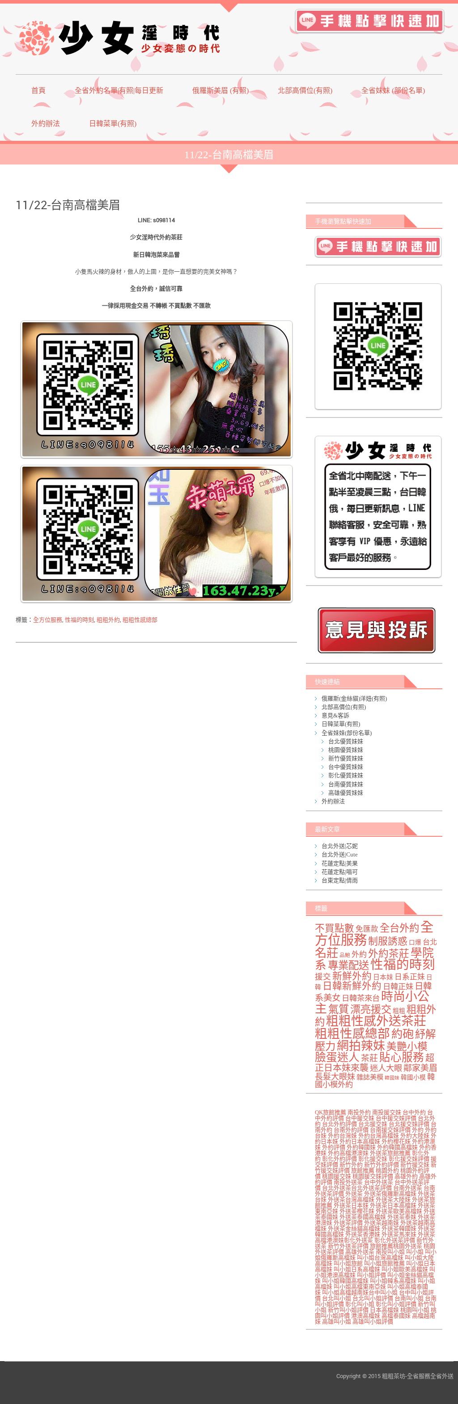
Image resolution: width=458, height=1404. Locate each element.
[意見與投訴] (376, 630)
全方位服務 (47, 619)
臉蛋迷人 (337, 1057)
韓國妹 (392, 1077)
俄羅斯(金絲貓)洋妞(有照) (354, 698)
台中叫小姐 (383, 1292)
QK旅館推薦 (330, 1112)
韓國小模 (413, 1077)
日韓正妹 (398, 986)
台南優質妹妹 (345, 784)
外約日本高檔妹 (359, 1141)
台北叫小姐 (336, 1298)
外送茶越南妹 (381, 1222)
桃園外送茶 (407, 1246)
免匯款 (367, 929)
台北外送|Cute (340, 854)
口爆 (415, 942)
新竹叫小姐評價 (348, 1310)
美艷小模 (407, 1046)
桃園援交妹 (336, 1176)
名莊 (326, 953)
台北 (430, 942)
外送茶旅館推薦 (390, 1153)
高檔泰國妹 (396, 1315)
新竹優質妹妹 (345, 758)
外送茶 (354, 1193)
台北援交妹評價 (409, 1124)
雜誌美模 (369, 1077)
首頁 (38, 90)
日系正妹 (409, 977)
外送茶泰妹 (401, 1217)
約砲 (402, 1034)
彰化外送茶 (358, 1240)
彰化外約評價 (339, 1158)
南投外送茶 (348, 1182)
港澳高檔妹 (365, 1315)
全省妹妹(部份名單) (347, 732)
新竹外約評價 (381, 1164)
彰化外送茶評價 (394, 1240)
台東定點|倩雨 (340, 880)
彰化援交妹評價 (409, 1158)
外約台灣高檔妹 (378, 1135)
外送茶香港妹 (362, 1234)
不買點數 (334, 928)
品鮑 (344, 955)
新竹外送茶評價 (348, 1246)
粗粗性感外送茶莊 (376, 1021)
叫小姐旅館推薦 (384, 1263)
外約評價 (333, 1147)
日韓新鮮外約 (352, 986)
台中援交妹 (359, 1118)
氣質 (338, 1009)
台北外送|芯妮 (340, 846)
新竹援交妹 (414, 1164)
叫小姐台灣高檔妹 (380, 1257)
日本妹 (383, 977)
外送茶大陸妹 (393, 1199)
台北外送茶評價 (371, 1188)
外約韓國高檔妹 (397, 1147)
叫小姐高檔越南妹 (345, 1292)
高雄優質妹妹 (345, 792)
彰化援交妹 (372, 1158)
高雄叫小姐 (336, 1321)
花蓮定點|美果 (340, 863)
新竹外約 (351, 1164)
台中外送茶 (378, 1182)
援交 (323, 976)
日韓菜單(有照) (112, 123)
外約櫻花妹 (396, 1141)
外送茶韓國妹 (399, 1228)
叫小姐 (415, 1251)
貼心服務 (401, 1057)
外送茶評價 (348, 1222)
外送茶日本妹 (351, 1205)
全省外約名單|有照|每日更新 (119, 90)
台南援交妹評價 (390, 1129)
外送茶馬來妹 (399, 1234)
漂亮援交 (370, 1009)
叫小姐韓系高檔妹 (393, 1281)
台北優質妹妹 (345, 741)
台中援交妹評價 (396, 1118)
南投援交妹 (386, 1112)
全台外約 (399, 928)
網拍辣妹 (361, 1046)
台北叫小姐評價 (372, 1298)
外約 (359, 954)
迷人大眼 (386, 1068)
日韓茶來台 (361, 998)
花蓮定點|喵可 (340, 872)
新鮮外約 (352, 976)
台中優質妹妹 (345, 766)
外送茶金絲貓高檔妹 (354, 1228)
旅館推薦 (362, 1170)
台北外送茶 (336, 1188)
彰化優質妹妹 (345, 775)
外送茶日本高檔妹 (393, 1205)
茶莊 (369, 1058)
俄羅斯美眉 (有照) (220, 90)
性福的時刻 (79, 619)
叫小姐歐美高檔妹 (405, 1269)
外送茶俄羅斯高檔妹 (390, 1193)
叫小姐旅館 (348, 1263)
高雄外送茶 (359, 1251)
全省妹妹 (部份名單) (393, 90)
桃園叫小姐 (414, 1310)
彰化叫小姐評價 (396, 1304)
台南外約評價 (351, 1129)
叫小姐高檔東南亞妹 (360, 1286)
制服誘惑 (387, 941)
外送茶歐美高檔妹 (399, 1211)
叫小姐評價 (371, 1275)
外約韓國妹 (361, 1147)
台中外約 (414, 1112)
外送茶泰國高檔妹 (362, 1217)
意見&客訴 (335, 715)
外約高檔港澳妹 (348, 1153)
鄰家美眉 (420, 1068)
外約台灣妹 (342, 1135)
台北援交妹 (372, 1124)
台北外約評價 (339, 1124)
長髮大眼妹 (335, 1076)
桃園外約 (387, 1170)
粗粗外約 (108, 619)
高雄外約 (406, 1176)
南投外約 (359, 1112)
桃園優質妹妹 (345, 749)
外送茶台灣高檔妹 (351, 1199)
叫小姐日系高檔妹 (357, 1269)
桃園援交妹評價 (372, 1176)
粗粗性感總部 (140, 619)
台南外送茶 (407, 1188)
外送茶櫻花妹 (356, 1211)
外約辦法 (45, 123)
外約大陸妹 (414, 1135)
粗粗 (399, 1011)
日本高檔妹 (384, 1310)
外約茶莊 (388, 953)
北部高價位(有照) (305, 90)
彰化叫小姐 (359, 1304)
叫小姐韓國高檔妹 (345, 1281)
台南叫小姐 (409, 1298)
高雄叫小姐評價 (372, 1321)
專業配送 (348, 965)
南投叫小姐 (390, 1251)
